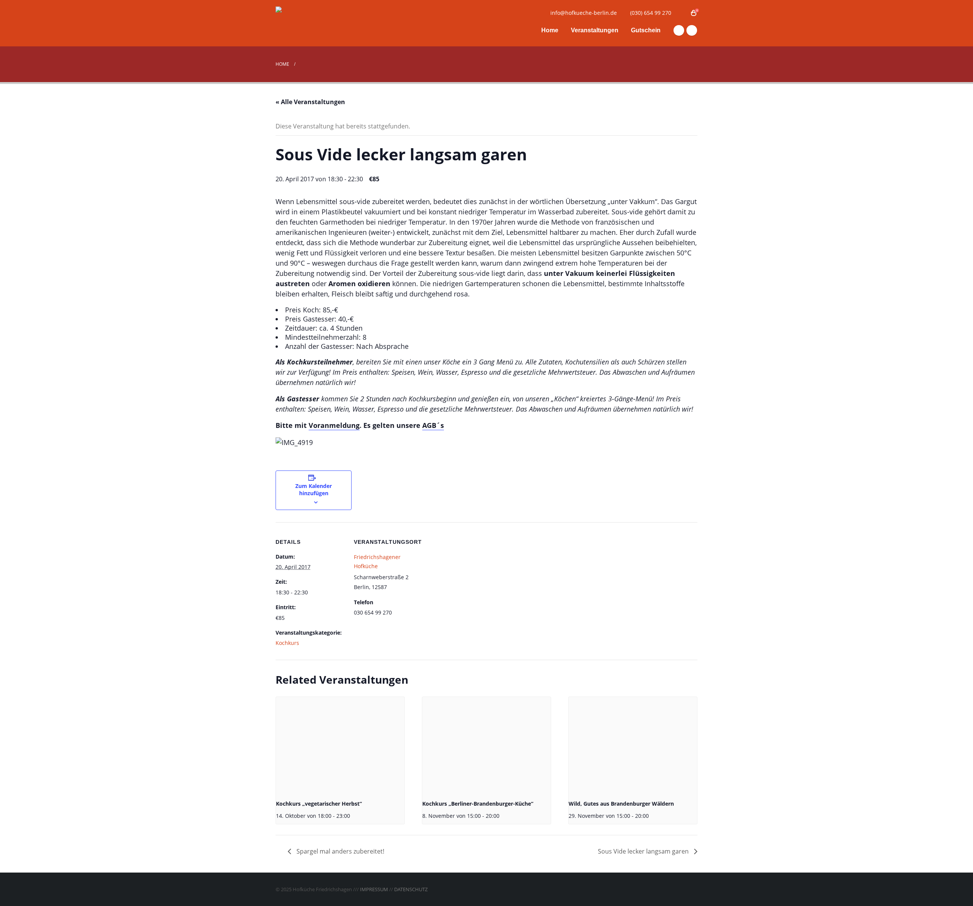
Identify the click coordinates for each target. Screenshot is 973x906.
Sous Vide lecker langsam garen (644, 851)
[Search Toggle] (682, 12)
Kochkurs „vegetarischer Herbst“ (319, 803)
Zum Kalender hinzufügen (313, 489)
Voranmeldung (334, 425)
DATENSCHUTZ (411, 889)
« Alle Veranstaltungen (310, 102)
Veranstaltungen (594, 30)
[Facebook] (678, 30)
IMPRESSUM (374, 889)
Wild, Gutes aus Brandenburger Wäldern (621, 803)
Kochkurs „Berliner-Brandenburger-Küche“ (477, 803)
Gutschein (646, 30)
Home (549, 30)
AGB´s (433, 425)
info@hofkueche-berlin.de (583, 12)
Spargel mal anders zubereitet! (339, 851)
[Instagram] (691, 30)
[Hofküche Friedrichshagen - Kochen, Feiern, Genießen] (323, 23)
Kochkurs (287, 642)
